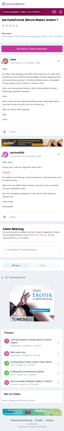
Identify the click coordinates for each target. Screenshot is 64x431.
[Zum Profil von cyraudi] (6, 382)
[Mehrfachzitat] (4, 132)
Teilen (17, 265)
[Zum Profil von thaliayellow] (6, 341)
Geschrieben (25, 63)
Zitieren (13, 132)
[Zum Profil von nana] (5, 61)
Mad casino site (17, 352)
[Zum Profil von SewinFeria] (6, 353)
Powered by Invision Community (32, 427)
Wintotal (6, 172)
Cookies (49, 420)
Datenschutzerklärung (21, 420)
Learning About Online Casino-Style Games (31, 362)
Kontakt (38, 420)
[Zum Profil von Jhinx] (6, 363)
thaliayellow (15, 345)
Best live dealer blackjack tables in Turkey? (31, 381)
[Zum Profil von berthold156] (5, 155)
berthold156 (17, 152)
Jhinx (12, 365)
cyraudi (13, 384)
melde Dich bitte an (38, 235)
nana (8, 33)
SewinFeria (15, 355)
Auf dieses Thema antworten (32, 49)
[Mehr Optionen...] (59, 61)
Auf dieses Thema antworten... (23, 249)
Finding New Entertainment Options (27, 371)
